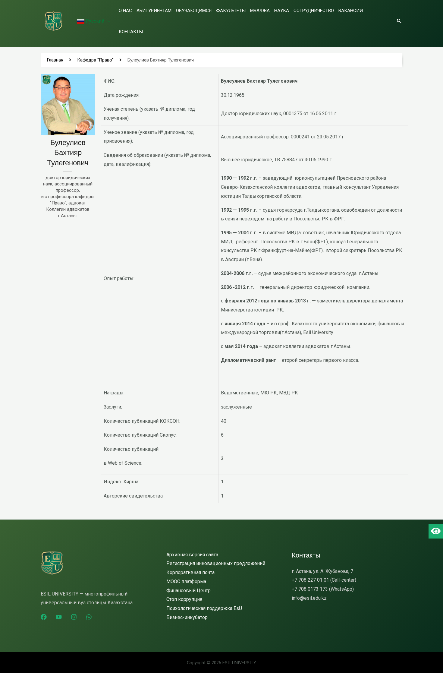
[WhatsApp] (89, 617)
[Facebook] (44, 617)
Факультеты (231, 10)
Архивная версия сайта (192, 555)
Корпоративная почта (190, 572)
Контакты (131, 31)
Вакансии (350, 10)
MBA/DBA (260, 10)
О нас (125, 10)
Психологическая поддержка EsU (204, 608)
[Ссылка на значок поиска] (399, 21)
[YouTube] (59, 617)
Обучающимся (194, 10)
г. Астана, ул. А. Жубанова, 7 (322, 571)
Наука (281, 10)
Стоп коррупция (184, 599)
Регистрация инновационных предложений (215, 563)
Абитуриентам (154, 10)
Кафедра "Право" (95, 60)
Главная (55, 60)
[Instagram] (74, 617)
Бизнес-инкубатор (187, 617)
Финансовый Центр (188, 590)
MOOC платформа (186, 581)
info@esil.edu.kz (309, 598)
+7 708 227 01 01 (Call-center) (324, 580)
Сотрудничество (314, 10)
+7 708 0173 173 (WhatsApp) (323, 589)
